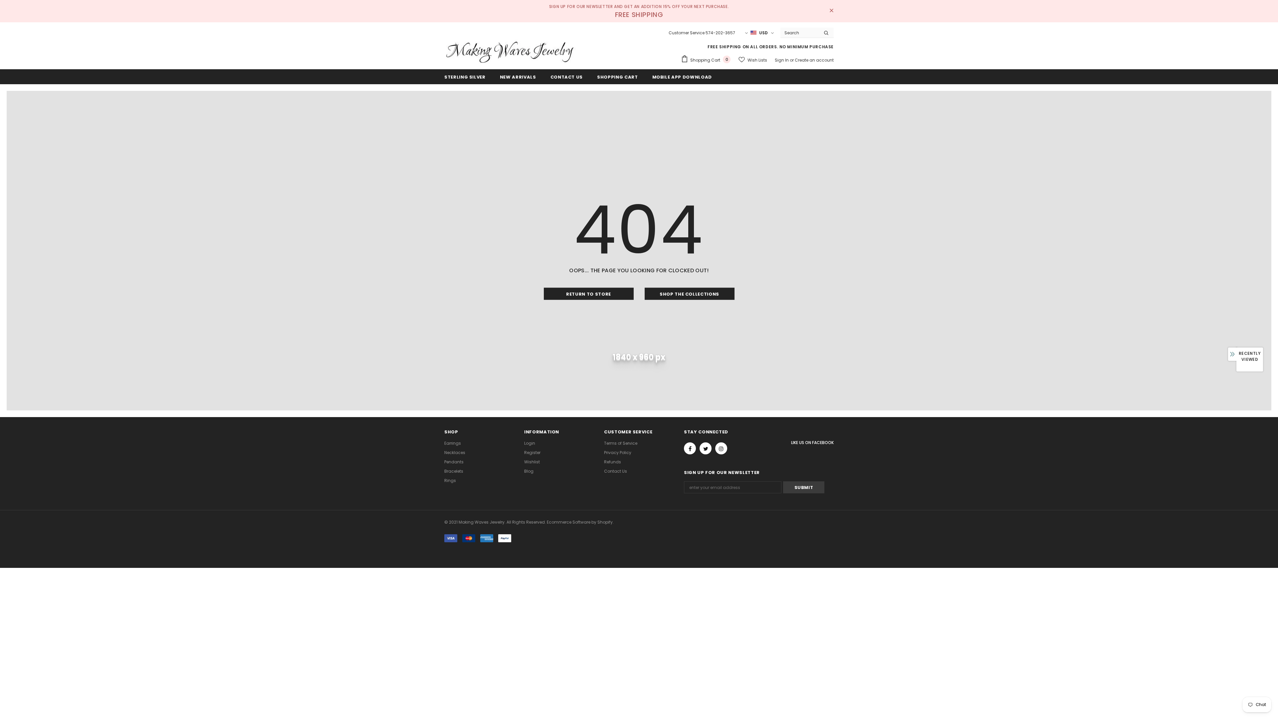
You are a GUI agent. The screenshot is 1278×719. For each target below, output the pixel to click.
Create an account (814, 60)
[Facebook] (690, 448)
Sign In (782, 60)
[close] (831, 11)
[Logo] (510, 51)
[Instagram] (721, 448)
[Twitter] (706, 448)
